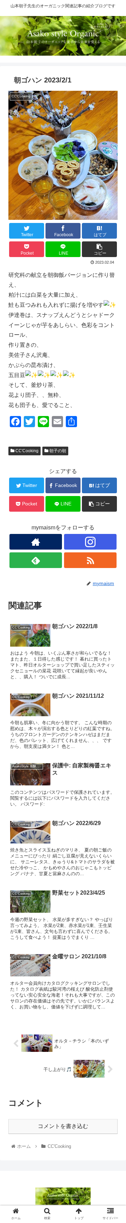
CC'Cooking (26, 450)
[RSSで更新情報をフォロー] (90, 560)
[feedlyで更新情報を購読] (35, 560)
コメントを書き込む (63, 1126)
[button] (112, 813)
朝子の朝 (57, 450)
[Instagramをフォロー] (90, 542)
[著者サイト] (35, 542)
